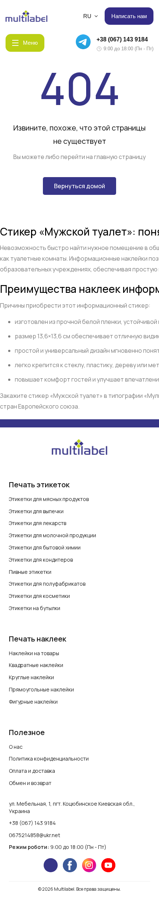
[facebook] (70, 865)
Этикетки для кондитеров (41, 559)
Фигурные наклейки (33, 701)
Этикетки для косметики (39, 595)
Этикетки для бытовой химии (45, 547)
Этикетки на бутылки (34, 608)
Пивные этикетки (30, 571)
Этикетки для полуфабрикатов (47, 583)
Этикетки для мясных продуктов (49, 498)
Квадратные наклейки (36, 664)
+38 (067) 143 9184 (122, 39)
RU (87, 16)
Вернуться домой (79, 186)
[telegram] (51, 865)
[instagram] (89, 865)
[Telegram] (84, 42)
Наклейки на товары (34, 653)
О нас (16, 746)
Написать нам (129, 16)
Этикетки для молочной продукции (52, 535)
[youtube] (108, 865)
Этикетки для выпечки (36, 511)
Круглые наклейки (31, 677)
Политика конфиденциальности (49, 758)
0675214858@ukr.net (34, 835)
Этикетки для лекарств (37, 523)
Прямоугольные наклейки (41, 689)
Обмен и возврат (30, 782)
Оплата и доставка (32, 770)
